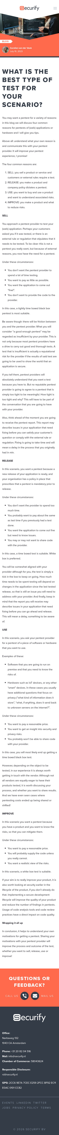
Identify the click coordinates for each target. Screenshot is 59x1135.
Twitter (40, 1102)
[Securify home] (29, 1018)
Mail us (47, 996)
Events (8, 1102)
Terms (46, 1107)
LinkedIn (24, 1102)
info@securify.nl (17, 1056)
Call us (11, 996)
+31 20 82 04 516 (21, 1051)
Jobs (6, 1107)
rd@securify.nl (10, 1074)
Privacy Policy (26, 1107)
